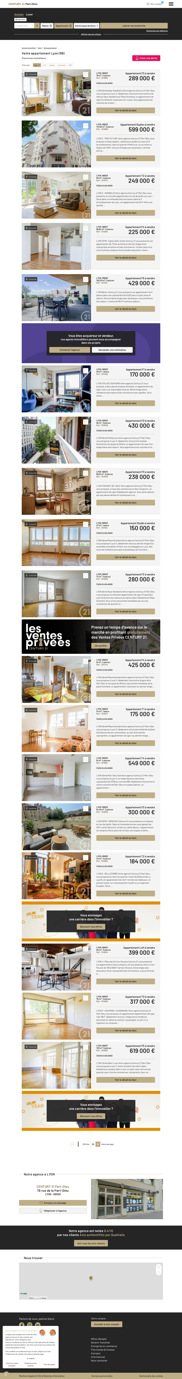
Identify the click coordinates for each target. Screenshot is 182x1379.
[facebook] (21, 1325)
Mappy (44, 1298)
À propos (95, 1353)
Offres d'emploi (99, 1338)
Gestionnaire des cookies (151, 1376)
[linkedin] (37, 1325)
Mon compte (156, 4)
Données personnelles (101, 1376)
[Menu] (171, 4)
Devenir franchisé (100, 1342)
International (98, 1356)
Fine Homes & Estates (103, 1349)
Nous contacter (99, 1360)
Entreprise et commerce (104, 1346)
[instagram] (29, 1325)
